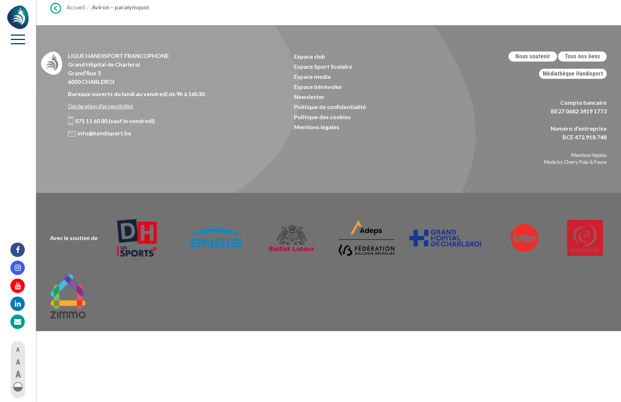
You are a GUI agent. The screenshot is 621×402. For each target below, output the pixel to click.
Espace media (312, 76)
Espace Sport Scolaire (323, 66)
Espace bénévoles (318, 86)
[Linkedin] (22, 304)
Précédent (55, 8)
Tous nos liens (582, 56)
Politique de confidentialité (330, 106)
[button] (18, 387)
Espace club (309, 56)
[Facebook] (22, 250)
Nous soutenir (532, 56)
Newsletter (309, 96)
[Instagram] (22, 268)
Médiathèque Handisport (573, 73)
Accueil (75, 7)
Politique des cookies (322, 116)
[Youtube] (22, 286)
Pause (600, 162)
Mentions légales (316, 126)
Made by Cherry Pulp (566, 162)
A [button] (18, 349)
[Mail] (22, 322)
